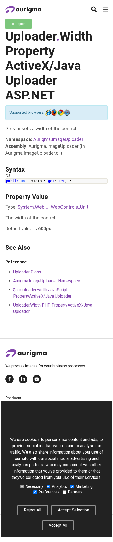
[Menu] (105, 9)
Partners (75, 492)
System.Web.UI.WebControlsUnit (53, 207)
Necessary (34, 486)
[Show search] (94, 9)
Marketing (84, 486)
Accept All (58, 525)
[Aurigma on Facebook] (9, 379)
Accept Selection (73, 510)
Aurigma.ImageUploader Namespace (46, 280)
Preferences (49, 492)
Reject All (32, 510)
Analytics (59, 486)
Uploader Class (27, 271)
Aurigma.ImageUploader (58, 139)
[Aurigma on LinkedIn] (23, 379)
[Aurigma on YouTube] (37, 379)
